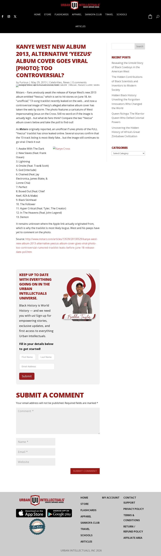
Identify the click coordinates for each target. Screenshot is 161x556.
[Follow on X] (15, 16)
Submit (27, 376)
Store (47, 14)
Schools (122, 14)
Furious (23, 82)
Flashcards (62, 14)
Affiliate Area (132, 538)
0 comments (79, 82)
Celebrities (55, 82)
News (66, 82)
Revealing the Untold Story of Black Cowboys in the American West (127, 67)
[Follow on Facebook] (2, 16)
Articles (80, 26)
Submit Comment (85, 471)
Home (37, 14)
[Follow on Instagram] (8, 16)
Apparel (77, 14)
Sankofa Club (93, 14)
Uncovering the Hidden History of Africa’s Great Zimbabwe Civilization (126, 132)
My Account (110, 497)
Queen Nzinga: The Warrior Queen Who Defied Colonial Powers (128, 118)
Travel (109, 14)
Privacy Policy (133, 509)
